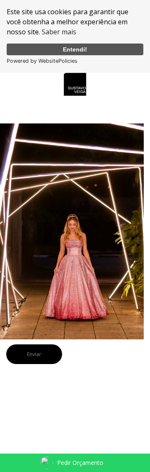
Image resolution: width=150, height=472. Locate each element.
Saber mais (59, 31)
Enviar (34, 354)
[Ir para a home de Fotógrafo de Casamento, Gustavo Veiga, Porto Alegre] (75, 83)
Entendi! (75, 49)
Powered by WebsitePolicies (42, 61)
